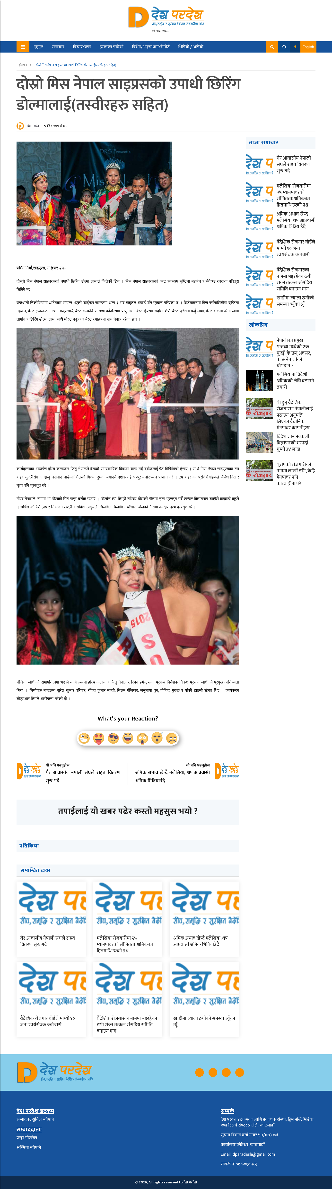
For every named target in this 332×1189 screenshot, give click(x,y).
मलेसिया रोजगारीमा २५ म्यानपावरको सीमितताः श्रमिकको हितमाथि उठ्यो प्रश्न (125, 944)
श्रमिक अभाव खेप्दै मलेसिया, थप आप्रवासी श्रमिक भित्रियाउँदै (200, 941)
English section (44, 58)
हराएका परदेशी (111, 47)
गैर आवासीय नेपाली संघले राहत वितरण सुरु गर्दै (47, 941)
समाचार (58, 47)
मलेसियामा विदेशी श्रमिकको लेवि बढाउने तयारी (295, 380)
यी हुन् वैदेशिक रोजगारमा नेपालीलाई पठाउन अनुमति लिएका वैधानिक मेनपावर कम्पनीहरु (295, 415)
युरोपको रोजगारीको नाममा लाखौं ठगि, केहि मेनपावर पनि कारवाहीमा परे (296, 474)
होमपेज (23, 65)
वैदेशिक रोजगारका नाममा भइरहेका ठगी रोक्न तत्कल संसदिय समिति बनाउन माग (127, 1024)
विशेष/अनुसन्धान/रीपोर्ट (151, 47)
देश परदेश (33, 126)
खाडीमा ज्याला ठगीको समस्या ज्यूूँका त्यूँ (204, 1021)
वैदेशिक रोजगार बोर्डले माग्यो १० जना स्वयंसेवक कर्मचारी (47, 1021)
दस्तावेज (73, 58)
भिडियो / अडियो (190, 47)
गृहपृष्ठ (38, 47)
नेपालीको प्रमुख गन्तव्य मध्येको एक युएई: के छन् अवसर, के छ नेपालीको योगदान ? (294, 353)
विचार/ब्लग (82, 47)
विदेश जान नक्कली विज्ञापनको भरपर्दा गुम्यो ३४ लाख (293, 442)
